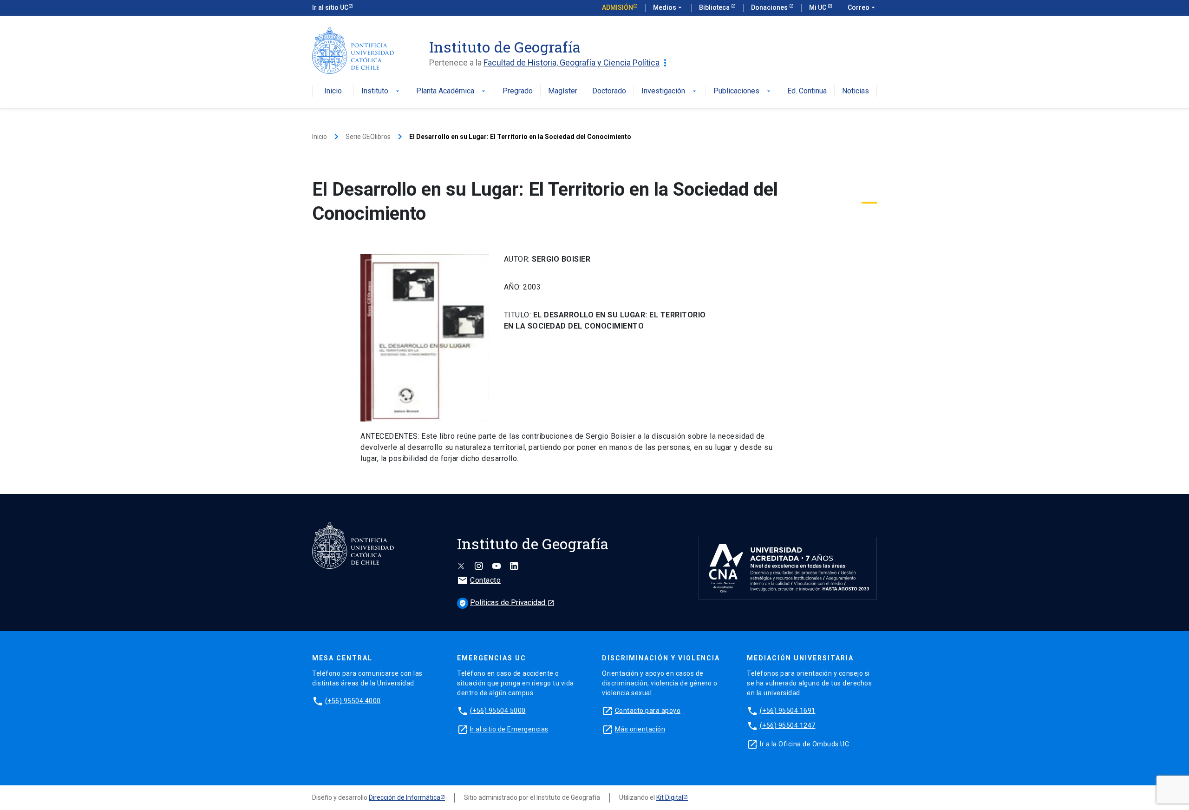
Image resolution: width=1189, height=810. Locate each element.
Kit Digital (669, 797)
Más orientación (640, 729)
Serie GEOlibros (368, 136)
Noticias (855, 91)
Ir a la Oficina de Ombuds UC (804, 744)
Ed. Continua (807, 91)
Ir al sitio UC (330, 7)
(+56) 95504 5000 (498, 710)
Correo (862, 7)
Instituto (381, 91)
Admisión (617, 7)
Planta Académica (451, 91)
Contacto (479, 580)
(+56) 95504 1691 (788, 710)
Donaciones (770, 7)
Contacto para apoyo (648, 710)
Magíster (562, 91)
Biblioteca (715, 7)
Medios (668, 7)
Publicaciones (742, 91)
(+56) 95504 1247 (788, 725)
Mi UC (818, 7)
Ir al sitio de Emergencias (509, 729)
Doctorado (609, 91)
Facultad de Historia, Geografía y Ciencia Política (577, 62)
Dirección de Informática (404, 797)
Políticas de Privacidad (507, 602)
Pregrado (518, 91)
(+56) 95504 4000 (353, 701)
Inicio (333, 91)
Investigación (669, 91)
